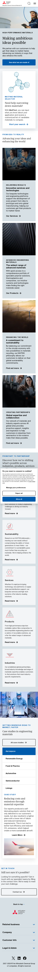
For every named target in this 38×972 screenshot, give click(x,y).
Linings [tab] (9, 788)
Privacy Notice (31, 481)
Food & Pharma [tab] (13, 766)
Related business (11, 924)
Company (7, 932)
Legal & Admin (9, 948)
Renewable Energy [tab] (14, 758)
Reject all (19, 493)
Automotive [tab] (11, 773)
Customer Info (9, 940)
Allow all (19, 499)
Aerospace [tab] (10, 751)
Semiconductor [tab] (13, 781)
